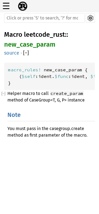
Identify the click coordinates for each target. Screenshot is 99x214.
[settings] (90, 18)
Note (14, 115)
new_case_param (29, 44)
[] (26, 53)
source (11, 53)
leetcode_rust (44, 34)
